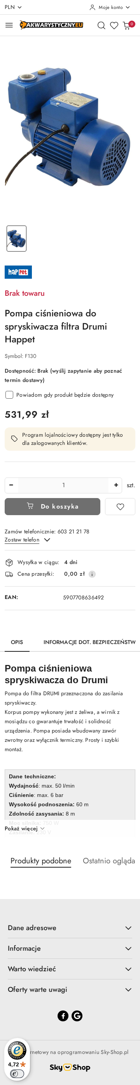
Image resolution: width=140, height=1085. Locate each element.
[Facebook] (63, 1015)
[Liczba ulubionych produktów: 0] (114, 25)
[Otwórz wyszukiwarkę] (101, 25)
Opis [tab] (17, 642)
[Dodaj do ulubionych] (120, 506)
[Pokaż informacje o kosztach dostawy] (92, 574)
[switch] (17, 1073)
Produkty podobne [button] (40, 860)
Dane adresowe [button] (32, 928)
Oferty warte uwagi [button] (37, 989)
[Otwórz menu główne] (9, 25)
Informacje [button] (24, 948)
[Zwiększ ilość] (116, 485)
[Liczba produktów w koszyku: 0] (126, 25)
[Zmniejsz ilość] (11, 485)
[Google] (77, 1015)
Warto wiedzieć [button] (32, 969)
